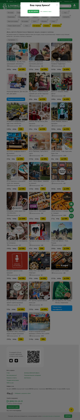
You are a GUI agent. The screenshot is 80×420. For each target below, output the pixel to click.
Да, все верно (33, 11)
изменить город (47, 11)
